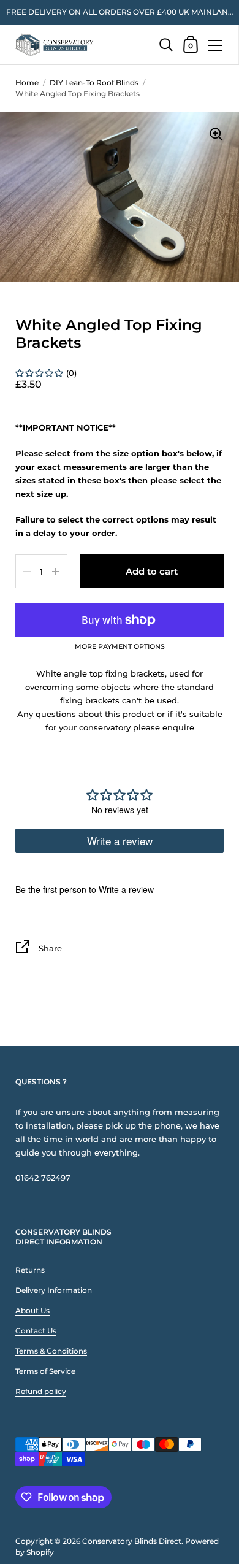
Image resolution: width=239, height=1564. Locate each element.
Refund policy (40, 1391)
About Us (32, 1310)
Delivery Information (53, 1290)
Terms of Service (45, 1371)
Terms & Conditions (51, 1350)
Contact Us (35, 1330)
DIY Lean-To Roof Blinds (94, 82)
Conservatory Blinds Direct (131, 1541)
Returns (30, 1270)
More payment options (120, 647)
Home (27, 82)
